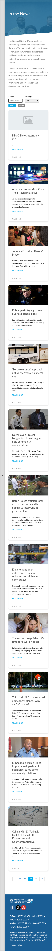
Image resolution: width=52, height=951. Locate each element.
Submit (12, 105)
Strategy (28, 97)
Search (11, 97)
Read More (17, 149)
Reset (21, 105)
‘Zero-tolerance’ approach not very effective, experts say (27, 373)
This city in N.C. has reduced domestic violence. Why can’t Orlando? (28, 701)
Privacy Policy (16, 945)
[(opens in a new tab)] (28, 174)
